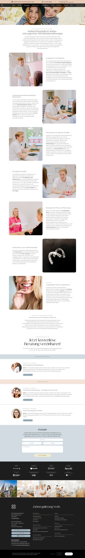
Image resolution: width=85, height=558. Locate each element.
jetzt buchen (28, 374)
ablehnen (60, 553)
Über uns (66, 5)
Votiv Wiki (59, 5)
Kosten (52, 5)
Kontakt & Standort (58, 526)
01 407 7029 (56, 348)
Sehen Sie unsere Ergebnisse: (39, 537)
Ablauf (13, 5)
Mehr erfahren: (36, 521)
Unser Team (56, 528)
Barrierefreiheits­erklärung (23, 545)
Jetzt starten (35, 529)
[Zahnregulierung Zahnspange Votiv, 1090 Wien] (2, 5)
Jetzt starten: (35, 519)
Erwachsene (26, 5)
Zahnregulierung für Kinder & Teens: (40, 528)
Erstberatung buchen (21, 530)
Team (71, 5)
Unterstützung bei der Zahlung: (60, 519)
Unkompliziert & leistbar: (59, 518)
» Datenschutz (52, 553)
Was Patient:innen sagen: (38, 539)
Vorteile (19, 5)
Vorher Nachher (44, 5)
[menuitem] (13, 5)
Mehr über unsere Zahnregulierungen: (40, 531)
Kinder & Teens (35, 5)
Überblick (56, 516)
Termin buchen (80, 5)
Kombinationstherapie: (37, 518)
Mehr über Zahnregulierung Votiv (61, 529)
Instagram (21, 535)
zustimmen (69, 553)
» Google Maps (15, 518)
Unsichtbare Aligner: (37, 516)
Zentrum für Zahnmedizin (59, 536)
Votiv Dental (57, 533)
